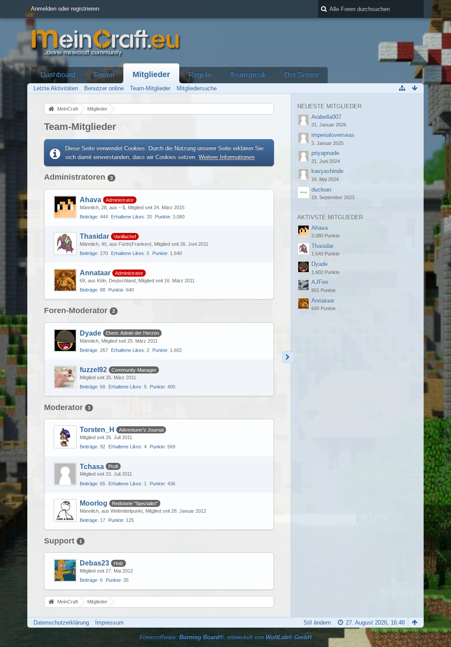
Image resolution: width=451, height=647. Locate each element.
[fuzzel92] (65, 377)
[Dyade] (65, 340)
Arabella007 (326, 117)
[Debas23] (65, 570)
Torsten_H (97, 429)
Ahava (90, 199)
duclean (321, 189)
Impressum (109, 622)
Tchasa (92, 466)
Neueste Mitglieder (329, 106)
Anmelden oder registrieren (65, 8)
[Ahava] (65, 207)
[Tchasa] (65, 473)
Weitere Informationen (227, 157)
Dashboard (58, 74)
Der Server (301, 74)
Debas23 (94, 563)
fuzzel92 (93, 369)
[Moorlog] (65, 510)
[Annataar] (65, 280)
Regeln (200, 74)
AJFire (319, 282)
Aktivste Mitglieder (330, 217)
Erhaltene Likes (127, 216)
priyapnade (325, 153)
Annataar (95, 273)
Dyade (90, 333)
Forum (104, 74)
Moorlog (93, 503)
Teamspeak (248, 74)
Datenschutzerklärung (61, 622)
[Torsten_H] (65, 436)
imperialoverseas (333, 135)
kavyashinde (327, 171)
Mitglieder (151, 74)
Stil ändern (317, 622)
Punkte (162, 216)
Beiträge (88, 216)
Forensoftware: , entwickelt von (225, 637)
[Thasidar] (65, 243)
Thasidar (94, 236)
